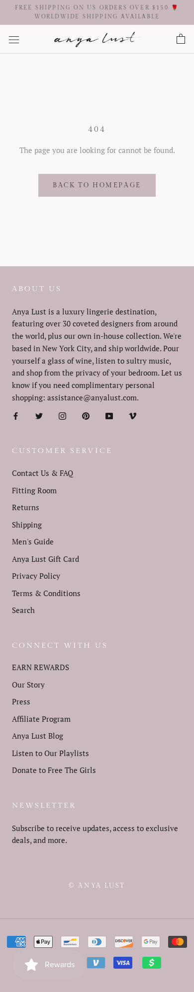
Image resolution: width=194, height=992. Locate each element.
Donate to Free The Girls (54, 770)
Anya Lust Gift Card (45, 559)
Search (23, 610)
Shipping (27, 525)
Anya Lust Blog (37, 736)
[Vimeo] (132, 415)
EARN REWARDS (40, 667)
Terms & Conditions (46, 593)
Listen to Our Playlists (50, 753)
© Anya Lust (97, 886)
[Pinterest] (86, 415)
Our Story (28, 684)
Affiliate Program (41, 719)
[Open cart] (181, 39)
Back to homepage (97, 185)
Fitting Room (34, 490)
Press (21, 701)
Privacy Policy (36, 576)
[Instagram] (62, 415)
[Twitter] (39, 415)
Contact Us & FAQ (42, 473)
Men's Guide (33, 541)
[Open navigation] (14, 39)
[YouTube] (109, 415)
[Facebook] (15, 415)
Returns (25, 507)
